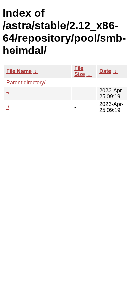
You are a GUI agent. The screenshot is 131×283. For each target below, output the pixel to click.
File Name (19, 71)
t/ (7, 93)
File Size (79, 71)
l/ (7, 107)
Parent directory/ (25, 83)
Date (105, 71)
